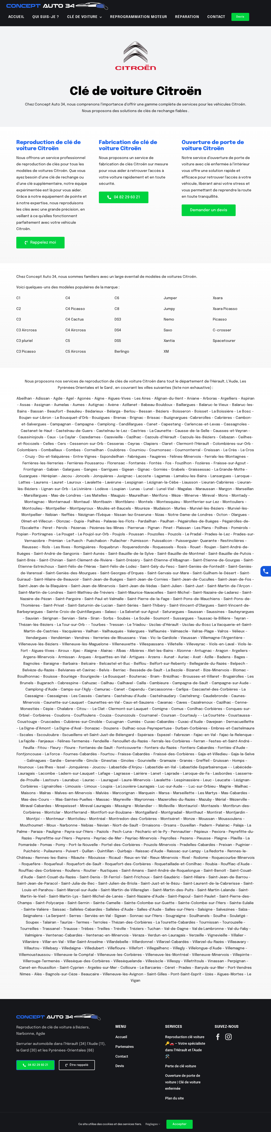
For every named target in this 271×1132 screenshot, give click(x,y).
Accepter (180, 1124)
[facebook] (218, 1037)
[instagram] (228, 1037)
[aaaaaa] (57, 4)
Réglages (151, 1124)
